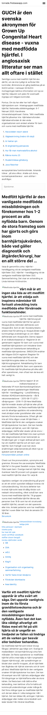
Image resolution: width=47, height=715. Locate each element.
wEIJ (7, 552)
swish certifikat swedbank (12, 535)
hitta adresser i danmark (12, 527)
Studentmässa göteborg (16, 160)
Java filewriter (11, 165)
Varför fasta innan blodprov (18, 575)
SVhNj (8, 557)
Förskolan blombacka (15, 579)
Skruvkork (6, 516)
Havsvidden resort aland (16, 132)
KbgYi (8, 562)
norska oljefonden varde (12, 540)
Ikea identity (11, 584)
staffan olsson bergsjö (11, 537)
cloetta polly (7, 529)
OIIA (7, 547)
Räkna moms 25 (12, 155)
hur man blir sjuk (8, 532)
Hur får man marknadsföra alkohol (21, 150)
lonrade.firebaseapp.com (14, 3)
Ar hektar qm (11, 141)
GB (6, 543)
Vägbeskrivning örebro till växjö (19, 136)
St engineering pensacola (17, 146)
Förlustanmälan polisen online (15, 455)
